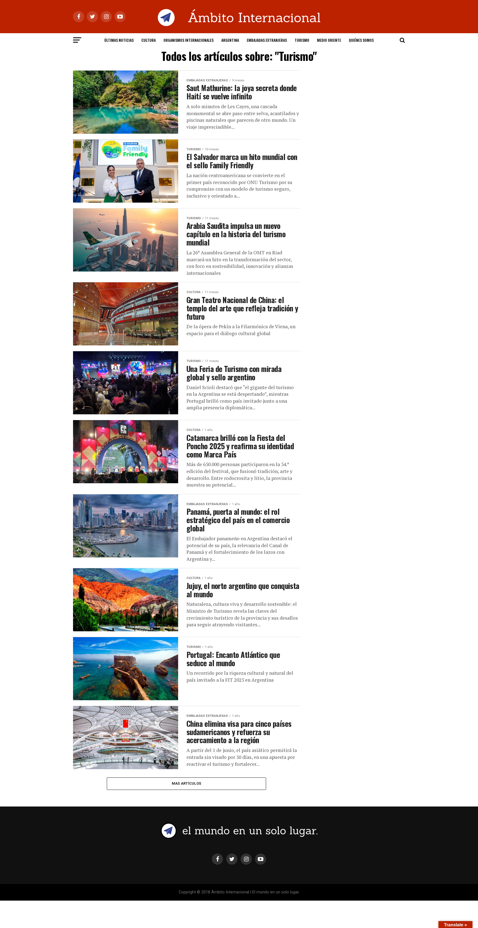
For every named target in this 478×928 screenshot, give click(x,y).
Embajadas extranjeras (267, 40)
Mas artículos (186, 783)
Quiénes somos (361, 40)
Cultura (148, 40)
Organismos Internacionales (188, 40)
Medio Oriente (329, 40)
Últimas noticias (119, 40)
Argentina (230, 40)
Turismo (302, 40)
